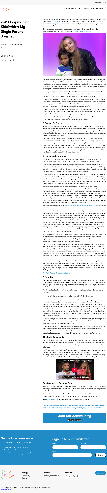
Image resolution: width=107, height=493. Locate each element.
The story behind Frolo (84, 8)
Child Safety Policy (6, 489)
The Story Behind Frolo (51, 475)
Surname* (83, 443)
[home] (11, 8)
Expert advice (5, 44)
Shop (104, 2)
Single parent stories (16, 44)
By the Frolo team (6, 48)
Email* (54, 451)
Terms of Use (46, 488)
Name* (54, 443)
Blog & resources (96, 2)
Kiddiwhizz (56, 21)
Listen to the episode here (82, 31)
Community (66, 8)
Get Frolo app (100, 8)
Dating (73, 8)
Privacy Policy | (36, 488)
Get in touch (100, 473)
